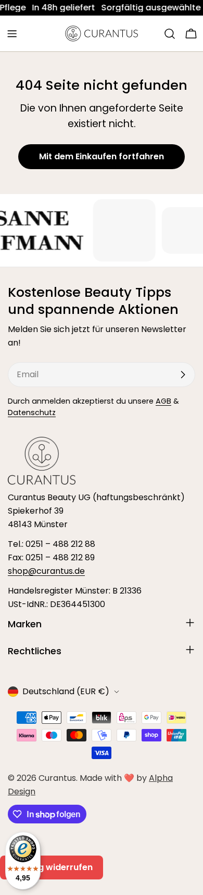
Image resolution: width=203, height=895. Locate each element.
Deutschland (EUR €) (65, 691)
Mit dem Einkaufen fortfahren (101, 156)
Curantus (57, 778)
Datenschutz (32, 412)
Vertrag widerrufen (51, 867)
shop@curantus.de (46, 571)
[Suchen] (169, 33)
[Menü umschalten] (12, 33)
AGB (163, 401)
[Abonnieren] (182, 374)
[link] (49, 8)
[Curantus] (114, 230)
